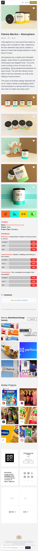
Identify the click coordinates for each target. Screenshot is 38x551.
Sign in (27, 2)
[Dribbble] (32, 473)
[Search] (22, 2)
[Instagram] (28, 473)
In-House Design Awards (23, 545)
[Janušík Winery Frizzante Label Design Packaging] (9, 350)
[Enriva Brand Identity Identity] (28, 331)
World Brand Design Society (15, 225)
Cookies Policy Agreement (20, 542)
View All (32, 319)
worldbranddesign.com (28, 459)
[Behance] (25, 477)
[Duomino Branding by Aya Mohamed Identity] (28, 368)
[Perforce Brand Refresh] (28, 350)
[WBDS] (25, 473)
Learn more (15, 547)
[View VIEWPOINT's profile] (3, 440)
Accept (28, 547)
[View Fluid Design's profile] (3, 403)
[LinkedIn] (28, 477)
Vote (33, 242)
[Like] (34, 8)
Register (33, 2)
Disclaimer (23, 544)
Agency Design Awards (9, 545)
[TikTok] (32, 477)
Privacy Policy (7, 542)
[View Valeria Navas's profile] (22, 403)
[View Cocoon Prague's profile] (22, 421)
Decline (22, 547)
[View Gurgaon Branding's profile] (22, 440)
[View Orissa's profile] (3, 421)
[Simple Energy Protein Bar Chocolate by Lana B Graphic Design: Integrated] (9, 331)
